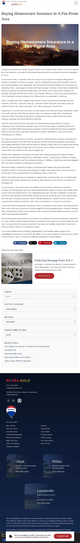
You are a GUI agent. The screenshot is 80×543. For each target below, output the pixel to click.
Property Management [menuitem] (14, 434)
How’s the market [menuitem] (12, 443)
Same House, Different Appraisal (18, 361)
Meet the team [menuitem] (12, 441)
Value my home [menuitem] (12, 432)
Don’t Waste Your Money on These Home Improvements (27, 346)
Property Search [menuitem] (46, 434)
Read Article (44, 276)
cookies (24, 535)
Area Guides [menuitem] (45, 432)
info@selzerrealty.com (14, 388)
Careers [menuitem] (44, 426)
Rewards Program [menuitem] (12, 446)
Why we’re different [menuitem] (13, 437)
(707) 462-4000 (12, 385)
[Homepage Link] (14, 3)
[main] (40, 189)
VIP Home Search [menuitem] (47, 441)
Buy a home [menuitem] (10, 426)
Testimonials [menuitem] (45, 429)
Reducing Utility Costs (13, 354)
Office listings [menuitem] (46, 437)
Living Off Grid (10, 350)
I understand (63, 536)
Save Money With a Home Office (17, 357)
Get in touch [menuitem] (45, 443)
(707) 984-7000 (43, 503)
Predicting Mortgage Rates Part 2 (53, 260)
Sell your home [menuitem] (11, 429)
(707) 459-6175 (58, 472)
